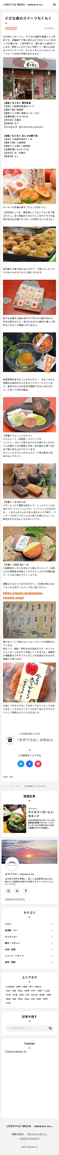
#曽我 (20, 999)
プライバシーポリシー (37, 1134)
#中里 (14, 995)
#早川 (33, 991)
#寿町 (45, 999)
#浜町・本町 (24, 995)
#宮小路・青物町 (38, 995)
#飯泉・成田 (11, 999)
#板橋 (26, 991)
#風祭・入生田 (44, 991)
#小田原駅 (10, 987)
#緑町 (18, 987)
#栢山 (20, 991)
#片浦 (8, 995)
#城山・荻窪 (29, 999)
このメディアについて (15, 899)
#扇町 (38, 999)
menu (54, 4)
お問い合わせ (18, 1134)
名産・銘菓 (11, 28)
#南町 (49, 995)
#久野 (8, 1003)
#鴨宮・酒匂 (28, 987)
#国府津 (38, 987)
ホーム (4, 786)
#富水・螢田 (11, 991)
